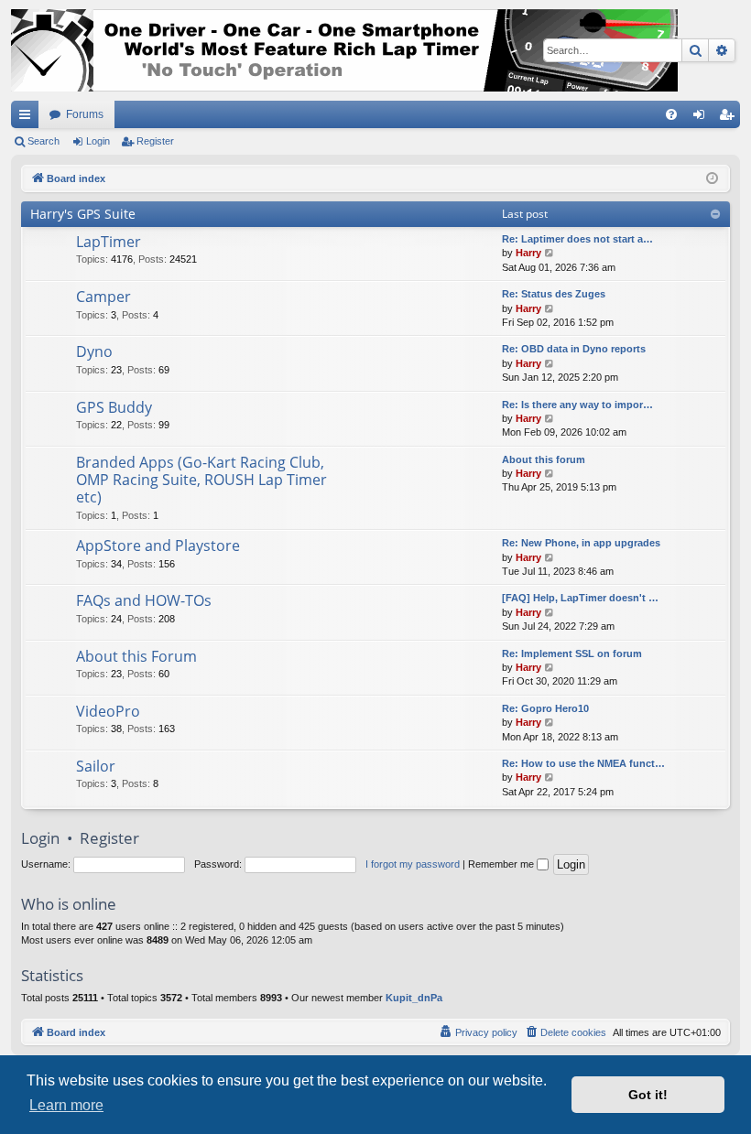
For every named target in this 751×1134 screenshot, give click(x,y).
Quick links (28, 118)
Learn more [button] (66, 1105)
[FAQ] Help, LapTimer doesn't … (580, 597)
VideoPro (108, 711)
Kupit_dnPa (414, 997)
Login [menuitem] (702, 118)
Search (43, 140)
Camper (103, 296)
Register (155, 140)
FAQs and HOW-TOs (144, 600)
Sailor (95, 766)
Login (98, 140)
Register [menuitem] (730, 118)
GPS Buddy (114, 407)
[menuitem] (671, 114)
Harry (528, 252)
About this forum (543, 459)
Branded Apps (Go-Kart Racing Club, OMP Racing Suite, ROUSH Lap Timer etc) (201, 480)
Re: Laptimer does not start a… (577, 238)
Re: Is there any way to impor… (577, 404)
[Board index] (344, 50)
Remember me (502, 864)
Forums (84, 114)
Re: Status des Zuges (553, 293)
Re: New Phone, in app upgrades (581, 542)
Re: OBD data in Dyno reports (574, 348)
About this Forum (136, 656)
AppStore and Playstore (158, 545)
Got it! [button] (648, 1094)
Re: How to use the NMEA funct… (583, 763)
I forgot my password (412, 864)
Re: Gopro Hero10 (545, 708)
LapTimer (108, 242)
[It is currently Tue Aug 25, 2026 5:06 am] (712, 178)
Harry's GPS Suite (83, 213)
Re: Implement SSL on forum (572, 653)
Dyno (94, 351)
